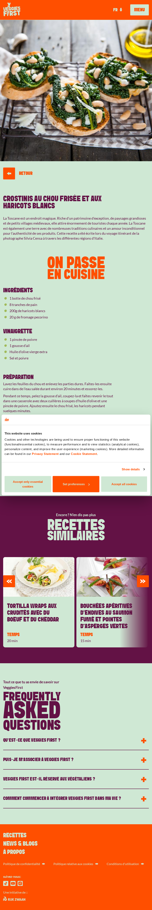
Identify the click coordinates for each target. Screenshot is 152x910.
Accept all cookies (124, 484)
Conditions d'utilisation (123, 864)
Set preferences (74, 484)
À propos (14, 852)
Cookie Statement (84, 453)
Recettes (15, 835)
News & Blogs (20, 843)
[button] (9, 581)
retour (25, 173)
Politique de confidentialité (21, 864)
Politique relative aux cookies (73, 864)
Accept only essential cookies (28, 484)
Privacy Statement (45, 453)
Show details (131, 469)
